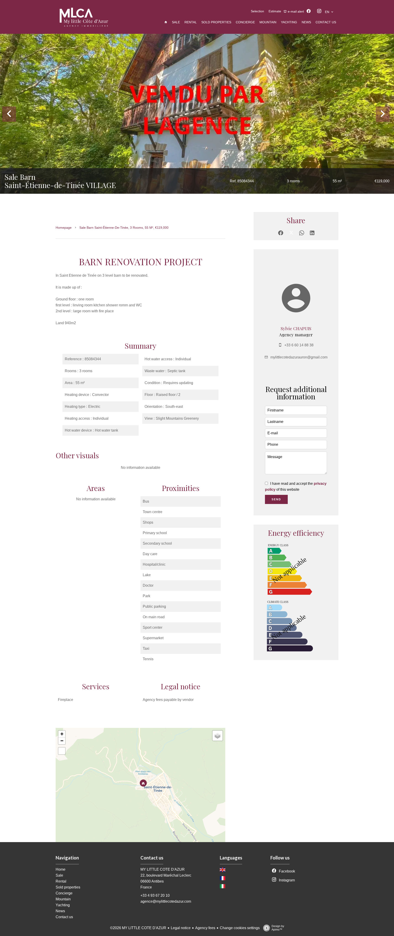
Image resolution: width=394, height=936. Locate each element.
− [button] (61, 741)
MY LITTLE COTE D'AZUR (162, 869)
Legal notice (181, 928)
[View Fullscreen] (61, 751)
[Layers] (218, 736)
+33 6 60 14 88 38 (299, 345)
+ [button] (61, 734)
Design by (278, 928)
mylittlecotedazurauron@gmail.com (298, 357)
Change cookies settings (240, 928)
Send (276, 499)
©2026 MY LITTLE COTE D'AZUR (138, 928)
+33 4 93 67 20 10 (155, 895)
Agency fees (205, 928)
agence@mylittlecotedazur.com (165, 901)
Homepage (64, 227)
